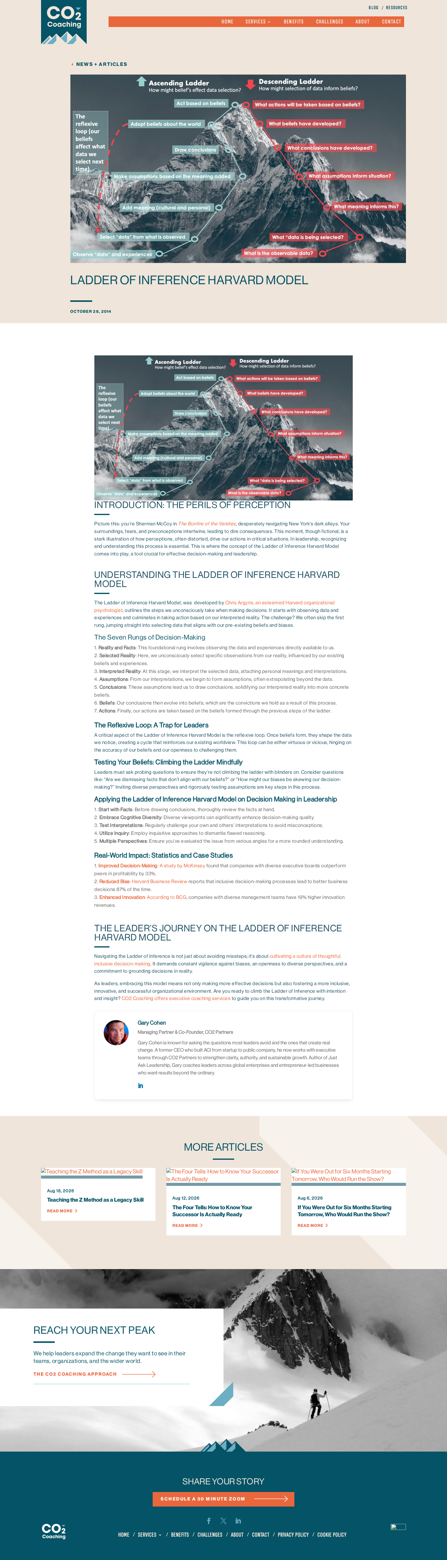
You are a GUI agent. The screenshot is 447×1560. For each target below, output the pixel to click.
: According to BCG (143, 897)
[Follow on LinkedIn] (238, 1521)
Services (256, 22)
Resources (396, 8)
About (363, 22)
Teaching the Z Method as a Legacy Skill (95, 1200)
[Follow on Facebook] (209, 1521)
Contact (391, 22)
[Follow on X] (223, 1521)
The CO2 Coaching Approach (75, 1374)
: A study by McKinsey (152, 865)
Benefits (294, 22)
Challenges (330, 22)
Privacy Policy (293, 1535)
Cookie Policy (332, 1535)
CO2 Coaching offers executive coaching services (176, 998)
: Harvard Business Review (143, 881)
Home (228, 22)
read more (60, 1211)
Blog (374, 8)
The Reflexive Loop (122, 725)
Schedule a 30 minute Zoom (203, 1499)
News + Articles (101, 64)
